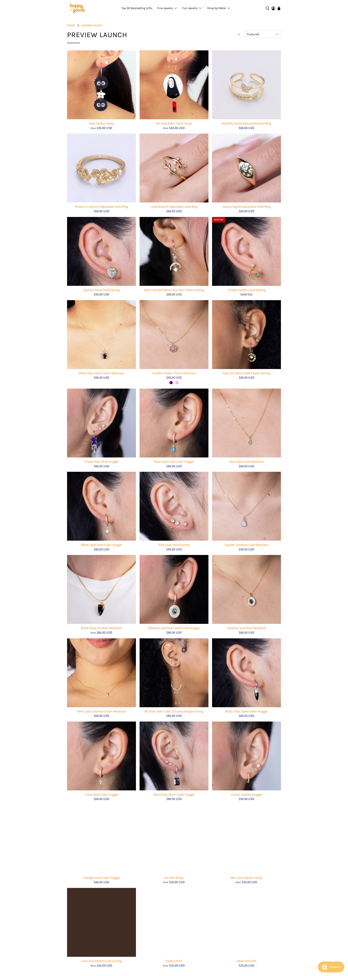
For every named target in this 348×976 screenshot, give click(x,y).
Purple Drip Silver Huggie (101, 461)
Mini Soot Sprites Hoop (246, 878)
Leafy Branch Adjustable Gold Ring (174, 206)
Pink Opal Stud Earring (174, 545)
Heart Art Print (246, 961)
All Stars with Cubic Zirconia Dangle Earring (173, 711)
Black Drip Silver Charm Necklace (101, 373)
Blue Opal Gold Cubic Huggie (174, 461)
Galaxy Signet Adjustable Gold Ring (246, 206)
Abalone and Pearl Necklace (246, 628)
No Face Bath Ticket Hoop (174, 123)
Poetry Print (174, 961)
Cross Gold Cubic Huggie (101, 794)
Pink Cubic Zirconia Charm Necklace (101, 711)
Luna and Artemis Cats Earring (101, 961)
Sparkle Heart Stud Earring (101, 290)
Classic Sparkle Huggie (246, 794)
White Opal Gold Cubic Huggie (101, 545)
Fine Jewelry (165, 8)
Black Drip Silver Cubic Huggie (174, 794)
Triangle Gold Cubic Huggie (101, 878)
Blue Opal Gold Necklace (246, 461)
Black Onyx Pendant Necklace (101, 628)
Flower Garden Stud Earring (246, 290)
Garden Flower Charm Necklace (174, 373)
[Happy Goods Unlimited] (77, 8)
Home (71, 25)
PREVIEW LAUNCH (92, 25)
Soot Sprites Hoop (101, 123)
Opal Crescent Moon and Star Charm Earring (174, 290)
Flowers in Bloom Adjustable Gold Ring (101, 206)
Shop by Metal (216, 8)
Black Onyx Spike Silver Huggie (246, 711)
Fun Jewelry (189, 8)
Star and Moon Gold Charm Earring (246, 373)
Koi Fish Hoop (173, 878)
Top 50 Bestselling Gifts (136, 8)
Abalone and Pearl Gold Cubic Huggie (174, 628)
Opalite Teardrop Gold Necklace (246, 545)
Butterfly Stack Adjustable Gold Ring (246, 123)
